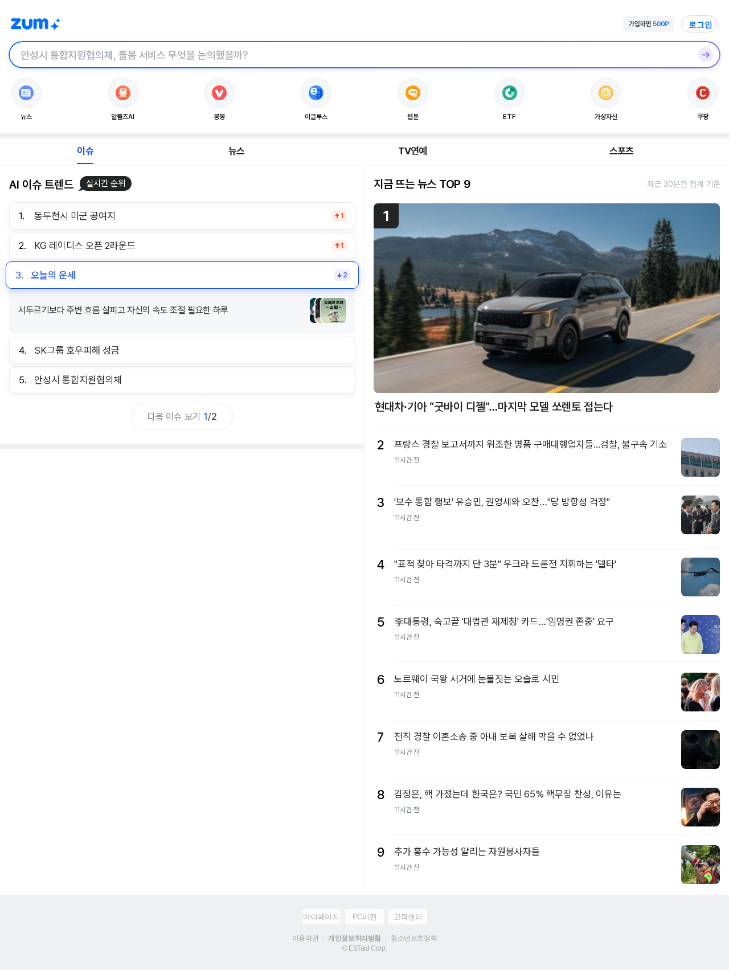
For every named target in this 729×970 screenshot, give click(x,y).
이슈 (85, 151)
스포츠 (621, 151)
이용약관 (305, 938)
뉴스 (236, 151)
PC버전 (364, 916)
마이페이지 (321, 916)
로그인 (700, 24)
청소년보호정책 (414, 938)
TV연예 (412, 151)
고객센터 (408, 916)
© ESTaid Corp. (364, 948)
